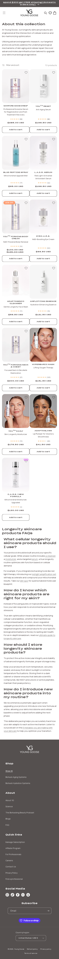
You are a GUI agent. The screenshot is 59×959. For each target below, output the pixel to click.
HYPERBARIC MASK (43, 364)
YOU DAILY (15, 431)
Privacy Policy (11, 873)
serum (35, 559)
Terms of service (30, 953)
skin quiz (24, 580)
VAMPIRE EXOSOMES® (15, 106)
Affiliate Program (12, 848)
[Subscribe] (48, 911)
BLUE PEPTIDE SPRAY (15, 172)
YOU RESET (43, 106)
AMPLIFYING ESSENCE (43, 301)
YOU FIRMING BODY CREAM (15, 237)
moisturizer (10, 559)
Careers (9, 860)
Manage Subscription (15, 842)
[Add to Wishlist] (26, 72)
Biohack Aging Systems (15, 777)
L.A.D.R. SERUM (43, 172)
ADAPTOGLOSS (43, 430)
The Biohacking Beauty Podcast (19, 812)
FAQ (7, 825)
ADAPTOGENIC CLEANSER (15, 302)
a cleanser (50, 555)
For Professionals (13, 854)
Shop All (9, 771)
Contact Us (10, 866)
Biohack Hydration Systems (17, 783)
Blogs (8, 818)
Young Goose (19, 949)
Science (9, 806)
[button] (4, 13)
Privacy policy (45, 949)
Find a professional (14, 879)
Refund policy (32, 949)
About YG (9, 800)
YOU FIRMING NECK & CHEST (16, 366)
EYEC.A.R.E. (43, 236)
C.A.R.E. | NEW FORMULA (16, 495)
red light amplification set (44, 574)
